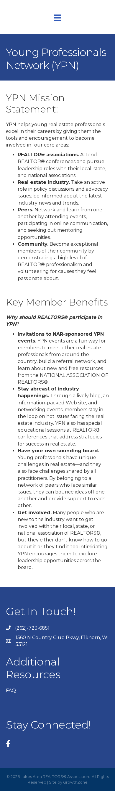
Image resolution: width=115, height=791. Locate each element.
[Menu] (57, 17)
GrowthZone (75, 782)
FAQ (11, 690)
